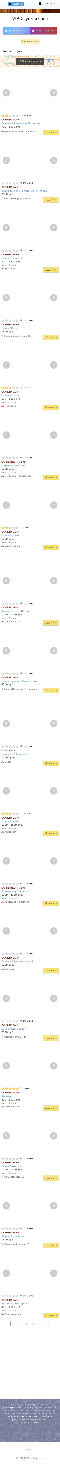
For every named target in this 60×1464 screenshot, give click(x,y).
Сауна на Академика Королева (21, 123)
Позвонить (51, 132)
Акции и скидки (45, 30)
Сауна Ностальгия (13, 1236)
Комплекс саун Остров (15, 611)
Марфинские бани (13, 465)
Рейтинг (8, 51)
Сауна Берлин (10, 821)
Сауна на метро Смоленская (19, 681)
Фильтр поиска (17, 30)
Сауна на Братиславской (17, 961)
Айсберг (6, 1096)
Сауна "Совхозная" (13, 1028)
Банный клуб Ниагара (15, 891)
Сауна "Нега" (9, 328)
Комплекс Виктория (14, 1303)
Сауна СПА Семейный (15, 754)
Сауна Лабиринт (11, 1166)
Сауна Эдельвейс (12, 258)
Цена (19, 51)
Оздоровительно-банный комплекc (24, 190)
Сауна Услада (10, 395)
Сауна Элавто (10, 535)
